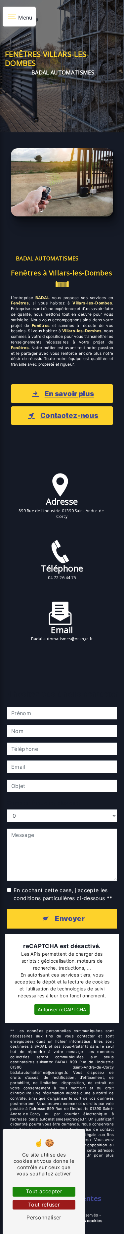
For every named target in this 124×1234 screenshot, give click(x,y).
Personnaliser (43, 1217)
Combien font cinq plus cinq (44, 803)
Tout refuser (44, 1204)
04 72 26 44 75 (62, 577)
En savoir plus (69, 393)
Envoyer (70, 918)
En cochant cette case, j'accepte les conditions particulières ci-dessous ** (63, 894)
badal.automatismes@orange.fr (62, 639)
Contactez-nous (69, 415)
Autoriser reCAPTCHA (62, 1009)
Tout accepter (44, 1191)
